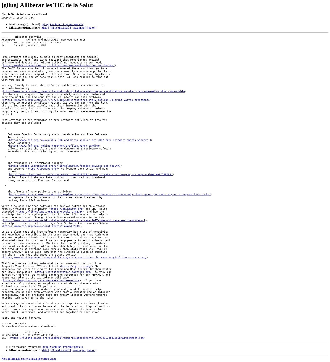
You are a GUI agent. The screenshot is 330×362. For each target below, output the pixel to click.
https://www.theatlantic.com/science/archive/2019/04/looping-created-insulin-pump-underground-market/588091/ (91, 174)
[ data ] (44, 27)
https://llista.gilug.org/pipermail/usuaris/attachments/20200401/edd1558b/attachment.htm (77, 337)
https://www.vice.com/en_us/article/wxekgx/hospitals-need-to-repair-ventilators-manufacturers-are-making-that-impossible (94, 91)
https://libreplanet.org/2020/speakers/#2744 (49, 211)
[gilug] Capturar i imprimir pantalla (62, 24)
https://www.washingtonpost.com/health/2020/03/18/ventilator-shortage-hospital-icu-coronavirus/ (75, 257)
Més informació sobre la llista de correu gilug (29, 358)
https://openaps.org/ (43, 168)
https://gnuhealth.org (66, 208)
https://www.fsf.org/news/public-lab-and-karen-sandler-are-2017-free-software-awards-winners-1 (80, 140)
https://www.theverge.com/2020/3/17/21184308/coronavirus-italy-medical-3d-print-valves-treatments (76, 99)
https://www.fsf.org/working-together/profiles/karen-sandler (54, 145)
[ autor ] (91, 27)
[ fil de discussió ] (60, 27)
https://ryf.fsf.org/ (76, 266)
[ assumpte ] (79, 27)
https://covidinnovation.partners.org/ (63, 271)
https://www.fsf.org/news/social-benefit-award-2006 (41, 226)
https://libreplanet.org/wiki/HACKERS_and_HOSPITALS (41, 280)
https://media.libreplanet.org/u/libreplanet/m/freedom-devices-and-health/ (59, 65)
